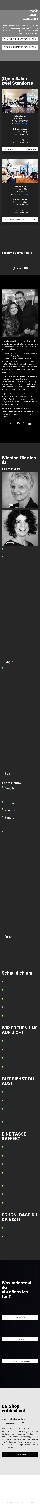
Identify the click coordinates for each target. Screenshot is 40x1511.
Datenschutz (16, 1480)
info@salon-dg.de (22, 124)
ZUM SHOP (21, 1317)
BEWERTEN (21, 1339)
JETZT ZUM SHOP (21, 1455)
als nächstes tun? (15, 1294)
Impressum (6, 1480)
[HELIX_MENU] (11, 5)
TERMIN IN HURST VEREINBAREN (20, 39)
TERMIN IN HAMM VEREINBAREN (20, 47)
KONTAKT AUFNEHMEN (21, 1361)
